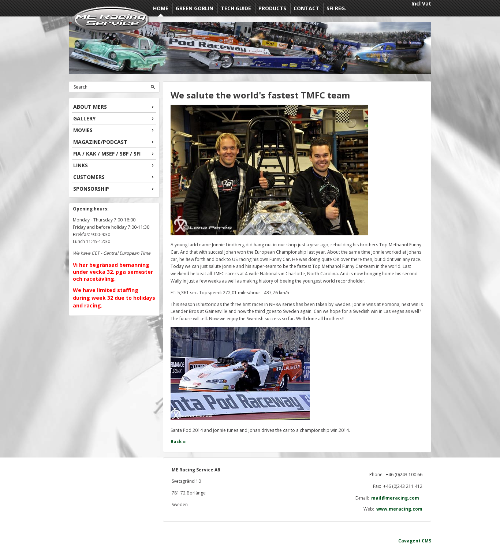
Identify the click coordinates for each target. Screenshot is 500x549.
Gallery (84, 118)
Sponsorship (91, 188)
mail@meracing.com (396, 498)
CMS (426, 541)
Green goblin (194, 8)
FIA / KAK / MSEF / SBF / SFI (107, 153)
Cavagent (409, 541)
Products (272, 8)
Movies (83, 130)
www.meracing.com (399, 509)
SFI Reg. (336, 8)
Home (160, 8)
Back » (178, 441)
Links (80, 165)
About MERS (90, 106)
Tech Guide (236, 8)
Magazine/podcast (100, 141)
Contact (306, 8)
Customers (89, 176)
